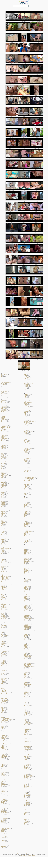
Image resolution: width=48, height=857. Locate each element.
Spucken (26, 672)
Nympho (26, 467)
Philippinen (26, 511)
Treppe (25, 730)
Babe (2, 452)
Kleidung (3, 808)
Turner (25, 737)
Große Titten (4, 721)
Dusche (2, 589)
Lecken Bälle (26, 377)
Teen (25, 711)
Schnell (25, 596)
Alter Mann (3, 393)
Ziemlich (26, 815)
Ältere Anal (3, 397)
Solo (25, 654)
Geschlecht (3, 691)
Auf (2, 434)
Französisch (3, 654)
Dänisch (3, 560)
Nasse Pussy (26, 443)
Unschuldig (26, 754)
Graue (2, 713)
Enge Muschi (3, 604)
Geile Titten (3, 683)
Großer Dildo (4, 723)
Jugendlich (3, 784)
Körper (2, 823)
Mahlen (25, 396)
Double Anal (3, 579)
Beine (2, 476)
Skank (25, 645)
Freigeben (3, 659)
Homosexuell (4, 756)
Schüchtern (26, 610)
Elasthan (3, 599)
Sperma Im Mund (27, 663)
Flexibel (2, 650)
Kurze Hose (3, 833)
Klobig (2, 814)
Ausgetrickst (3, 441)
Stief (25, 676)
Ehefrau (2, 595)
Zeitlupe (26, 813)
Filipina (2, 641)
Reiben (25, 551)
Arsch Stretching (4, 425)
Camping (3, 533)
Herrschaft (3, 749)
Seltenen (26, 633)
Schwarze (26, 620)
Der (2, 563)
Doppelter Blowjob (5, 576)
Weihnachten (27, 795)
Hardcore (3, 738)
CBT (2, 535)
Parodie (25, 501)
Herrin (2, 747)
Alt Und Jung (4, 391)
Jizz (2, 782)
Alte (2, 392)
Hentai (2, 746)
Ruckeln (25, 571)
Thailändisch (26, 718)
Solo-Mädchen (27, 655)
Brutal (2, 521)
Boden (2, 505)
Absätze (3, 380)
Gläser (2, 707)
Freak (2, 656)
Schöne (25, 599)
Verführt (26, 767)
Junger (2, 789)
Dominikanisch (4, 572)
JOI (2, 783)
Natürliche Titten (27, 448)
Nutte (25, 464)
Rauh (25, 549)
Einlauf (2, 598)
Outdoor (26, 494)
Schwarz (26, 619)
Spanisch (26, 657)
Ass (2, 430)
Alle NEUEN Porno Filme (29, 7)
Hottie (2, 762)
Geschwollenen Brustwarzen (7, 696)
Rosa (25, 568)
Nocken (25, 461)
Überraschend (27, 742)
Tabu (25, 702)
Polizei (25, 520)
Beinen (2, 477)
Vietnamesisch (27, 779)
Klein (2, 809)
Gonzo (2, 710)
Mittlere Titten (27, 423)
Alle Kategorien (24, 9)
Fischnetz (3, 643)
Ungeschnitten (27, 749)
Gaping (2, 674)
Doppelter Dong (4, 577)
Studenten (26, 695)
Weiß (25, 797)
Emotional (3, 602)
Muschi (25, 432)
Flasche (2, 647)
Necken (25, 451)
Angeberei (3, 416)
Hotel (2, 760)
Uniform (26, 751)
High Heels (3, 750)
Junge (2, 787)
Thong (25, 719)
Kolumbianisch (4, 818)
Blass (2, 496)
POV (25, 526)
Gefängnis (3, 680)
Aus (2, 439)
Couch (2, 550)
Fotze (2, 653)
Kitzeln (2, 803)
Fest (2, 632)
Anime (2, 418)
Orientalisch (26, 492)
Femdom (3, 630)
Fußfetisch (3, 669)
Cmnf (2, 543)
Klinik (2, 813)
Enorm (2, 605)
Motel (25, 430)
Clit (2, 542)
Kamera (2, 795)
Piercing (25, 512)
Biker (2, 488)
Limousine (26, 386)
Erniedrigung (3, 607)
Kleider (2, 807)
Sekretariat (26, 628)
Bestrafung (3, 483)
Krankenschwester (5, 828)
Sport (25, 671)
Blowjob (3, 504)
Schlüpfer (26, 594)
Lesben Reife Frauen (28, 383)
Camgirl (2, 532)
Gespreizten (3, 701)
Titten (25, 721)
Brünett (2, 517)
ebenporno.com (24, 855)
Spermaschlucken (27, 664)
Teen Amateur (27, 712)
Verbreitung (26, 765)
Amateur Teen (4, 402)
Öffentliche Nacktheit (28, 478)
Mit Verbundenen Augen (29, 421)
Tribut (25, 732)
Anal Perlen (3, 411)
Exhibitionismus (4, 618)
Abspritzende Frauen (5, 382)
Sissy (25, 643)
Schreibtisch (26, 606)
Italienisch (3, 775)
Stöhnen (26, 681)
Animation (3, 417)
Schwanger (26, 616)
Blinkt (2, 497)
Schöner (26, 601)
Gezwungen (3, 702)
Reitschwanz (26, 558)
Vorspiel (25, 785)
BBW (2, 469)
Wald (25, 792)
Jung (2, 786)
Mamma (25, 400)
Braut (2, 512)
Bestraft (3, 482)
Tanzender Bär (27, 705)
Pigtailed (26, 513)
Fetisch (2, 633)
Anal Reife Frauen (5, 412)
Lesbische (26, 384)
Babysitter (3, 455)
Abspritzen (3, 381)
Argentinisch (3, 421)
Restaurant (26, 559)
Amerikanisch (4, 406)
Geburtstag (3, 678)
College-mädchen (4, 547)
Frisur (2, 664)
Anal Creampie (4, 410)
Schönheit (26, 604)
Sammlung (26, 580)
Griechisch (3, 715)
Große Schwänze (4, 720)
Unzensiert (26, 757)
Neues (25, 457)
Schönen (26, 600)
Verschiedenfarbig (28, 775)
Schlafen (26, 585)
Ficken (2, 640)
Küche (2, 830)
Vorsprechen (26, 786)
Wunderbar (26, 803)
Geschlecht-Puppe (5, 693)
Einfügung (3, 597)
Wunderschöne (27, 804)
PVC (25, 542)
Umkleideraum (27, 747)
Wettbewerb (26, 798)
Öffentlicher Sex (27, 479)
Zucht (25, 819)
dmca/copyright (31, 855)
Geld (2, 684)
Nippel (25, 460)
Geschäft (3, 689)
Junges (2, 790)
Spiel (25, 667)
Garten (2, 675)
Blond (2, 500)
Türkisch (26, 735)
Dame (2, 559)
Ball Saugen (3, 459)
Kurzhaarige (3, 836)
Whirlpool (26, 800)
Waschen (26, 793)
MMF (25, 424)
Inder (2, 771)
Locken (25, 387)
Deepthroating (4, 562)
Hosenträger (3, 759)
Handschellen (4, 736)
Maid (25, 397)
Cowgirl (2, 551)
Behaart (3, 474)
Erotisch (3, 608)
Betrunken (3, 485)
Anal (2, 408)
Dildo (2, 569)
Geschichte (3, 690)
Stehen (25, 675)
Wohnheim (26, 802)
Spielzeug (26, 668)
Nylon (25, 466)
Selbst (25, 629)
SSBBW (25, 673)
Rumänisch (26, 573)
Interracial (3, 773)
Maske (25, 403)
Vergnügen (26, 769)
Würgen (25, 805)
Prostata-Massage (28, 531)
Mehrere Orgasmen (28, 410)
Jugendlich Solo (4, 785)
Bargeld (2, 467)
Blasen (2, 495)
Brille (2, 514)
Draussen (3, 580)
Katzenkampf (4, 800)
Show (25, 640)
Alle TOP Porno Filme (18, 7)
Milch (25, 412)
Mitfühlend (26, 422)
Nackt (25, 440)
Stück (25, 693)
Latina (25, 375)
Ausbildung (3, 440)
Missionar (26, 420)
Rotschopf (26, 570)
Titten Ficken (27, 722)
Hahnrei (3, 734)
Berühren (3, 481)
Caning (2, 534)
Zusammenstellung (28, 823)
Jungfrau (3, 791)
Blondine (3, 502)
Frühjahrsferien (4, 665)
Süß (25, 697)
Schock (25, 597)
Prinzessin (26, 527)
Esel (2, 612)
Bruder (2, 516)
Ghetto (2, 703)
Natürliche (26, 447)
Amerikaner (3, 405)
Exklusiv (3, 619)
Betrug (2, 484)
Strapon (25, 685)
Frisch (2, 662)
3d (1, 375)
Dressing (3, 585)
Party (25, 502)
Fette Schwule (4, 635)
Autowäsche (3, 447)
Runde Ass (26, 574)
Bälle (2, 462)
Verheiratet (26, 770)
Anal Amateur (4, 409)
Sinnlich (25, 642)
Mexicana (26, 411)
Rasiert (25, 547)
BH (2, 487)
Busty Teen (3, 526)
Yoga (25, 809)
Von (25, 782)
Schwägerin (26, 615)
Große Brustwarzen (5, 718)
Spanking (26, 658)
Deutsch (14, 853)
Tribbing (25, 731)
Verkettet (26, 772)
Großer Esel (3, 725)
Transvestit (26, 729)
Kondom (3, 820)
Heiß (2, 745)
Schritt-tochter (27, 609)
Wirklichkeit (26, 801)
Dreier (2, 582)
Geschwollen (4, 694)
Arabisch (3, 420)
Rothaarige (26, 569)
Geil (2, 682)
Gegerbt (3, 681)
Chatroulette (3, 538)
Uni (25, 750)
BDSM (2, 471)
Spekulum (26, 661)
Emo (2, 600)
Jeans (2, 781)
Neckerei (26, 452)
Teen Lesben (26, 714)
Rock (25, 563)
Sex (25, 637)
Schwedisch (26, 624)
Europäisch (3, 615)
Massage (26, 404)
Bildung (2, 491)
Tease (25, 710)
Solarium (26, 653)
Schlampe (26, 588)
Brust (2, 520)
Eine (2, 596)
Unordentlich (27, 752)
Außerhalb (3, 445)
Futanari (3, 670)
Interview (3, 774)
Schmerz (26, 595)
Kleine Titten (4, 812)
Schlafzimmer (27, 586)
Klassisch (3, 805)
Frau (2, 655)
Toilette (25, 725)
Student (25, 694)
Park (25, 500)
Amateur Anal (4, 401)
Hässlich (3, 740)
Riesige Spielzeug (27, 561)
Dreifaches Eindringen (5, 584)
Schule (25, 611)
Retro (25, 560)
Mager (25, 395)
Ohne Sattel (26, 484)
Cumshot (3, 554)
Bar (2, 465)
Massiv (25, 405)
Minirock (26, 417)
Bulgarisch (3, 523)
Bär (2, 466)
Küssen (2, 837)
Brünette (3, 519)
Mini (25, 416)
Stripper (25, 688)
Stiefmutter (26, 678)
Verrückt (26, 774)
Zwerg (25, 824)
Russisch (26, 576)
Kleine (2, 810)
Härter (2, 739)
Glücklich (3, 709)
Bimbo (2, 492)
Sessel (25, 636)
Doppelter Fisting (4, 578)
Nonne (25, 462)
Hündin (2, 765)
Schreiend (26, 608)
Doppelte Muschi (4, 575)
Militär (25, 415)
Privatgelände (27, 529)
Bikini (2, 490)
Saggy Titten (26, 579)
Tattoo (25, 709)
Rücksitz (26, 572)
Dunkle (2, 586)
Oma (25, 485)
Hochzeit (3, 755)
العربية (26, 853)
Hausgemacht (4, 743)
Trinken (25, 733)
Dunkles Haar (4, 587)
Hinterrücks (3, 753)
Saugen (25, 582)
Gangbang (3, 673)
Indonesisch (3, 772)
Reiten (25, 557)
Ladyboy (3, 840)
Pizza (25, 515)
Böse (2, 507)
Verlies (25, 773)
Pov (25, 525)
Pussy (25, 536)
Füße (2, 668)
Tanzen (25, 704)
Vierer (25, 778)
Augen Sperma (4, 438)
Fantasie (3, 628)
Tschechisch (26, 734)
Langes (2, 847)
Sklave (25, 647)
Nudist (25, 463)
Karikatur (3, 799)
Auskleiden (3, 443)
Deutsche (3, 566)
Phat (25, 510)
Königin (2, 821)
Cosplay (2, 549)
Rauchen (26, 548)
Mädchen (26, 394)
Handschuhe (3, 737)
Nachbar (26, 439)
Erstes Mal (3, 609)
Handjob (3, 735)
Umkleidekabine (27, 746)
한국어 (30, 853)
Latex (25, 374)
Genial (2, 687)
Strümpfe (26, 691)
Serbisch (26, 635)
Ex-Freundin (3, 617)
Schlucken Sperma (28, 592)
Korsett (2, 826)
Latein (25, 373)
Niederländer (27, 458)
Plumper (26, 516)
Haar (2, 731)
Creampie (3, 552)
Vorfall (25, 784)
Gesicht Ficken (4, 698)
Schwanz (26, 617)
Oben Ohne (26, 471)
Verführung (26, 768)
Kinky (2, 802)
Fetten (2, 636)
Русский (9, 853)
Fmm (2, 652)
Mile (25, 413)
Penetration (26, 503)
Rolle (25, 564)
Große (2, 717)
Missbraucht (26, 419)
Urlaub (25, 759)
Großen (2, 722)
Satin (25, 581)
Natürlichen (26, 449)
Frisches (3, 663)
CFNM (2, 537)
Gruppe (2, 726)
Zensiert (26, 814)
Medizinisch (26, 407)
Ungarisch (26, 748)
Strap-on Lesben (27, 684)
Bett (2, 486)
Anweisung (3, 419)
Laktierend (3, 841)
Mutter (25, 435)
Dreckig (2, 581)
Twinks (25, 738)
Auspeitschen (4, 444)
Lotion (25, 389)
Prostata (26, 530)
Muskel (25, 433)
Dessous (3, 565)
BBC (2, 468)
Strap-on (26, 683)
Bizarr (2, 494)
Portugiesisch (27, 523)
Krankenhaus (4, 827)
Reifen (25, 553)
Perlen (25, 506)
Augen (2, 437)
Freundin (3, 661)
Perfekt (25, 504)
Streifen (25, 687)
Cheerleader (3, 539)
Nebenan (26, 450)
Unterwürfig (26, 756)
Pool (25, 521)
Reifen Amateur (27, 554)
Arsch (2, 422)
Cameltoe (3, 531)
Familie (2, 627)
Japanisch (3, 780)
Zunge (25, 822)
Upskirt (25, 758)
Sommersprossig (27, 656)
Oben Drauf (26, 470)
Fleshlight (3, 649)
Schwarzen (26, 621)
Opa (25, 487)
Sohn (25, 652)
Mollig (25, 426)
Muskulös (26, 434)
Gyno (2, 728)
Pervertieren (26, 507)
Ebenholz (3, 593)
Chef (2, 540)
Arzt (2, 428)
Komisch (3, 819)
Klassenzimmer (4, 804)
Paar (25, 497)
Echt (2, 594)
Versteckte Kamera (28, 776)
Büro (2, 524)
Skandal (25, 644)
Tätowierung (26, 708)
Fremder (3, 660)
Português (22, 853)
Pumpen (26, 534)
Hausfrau (3, 741)
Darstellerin (3, 561)
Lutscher (26, 391)
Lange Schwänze (4, 845)
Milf (25, 414)
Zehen (25, 812)
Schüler (25, 613)
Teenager (26, 715)
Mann (25, 401)
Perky (25, 505)
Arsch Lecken (4, 424)
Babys (2, 454)
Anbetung (3, 415)
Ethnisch (3, 614)
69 (1, 376)
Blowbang (3, 503)
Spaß (25, 659)
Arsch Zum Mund (4, 426)
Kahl (2, 794)
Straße (25, 686)
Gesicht (2, 697)
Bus (2, 525)
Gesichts (3, 699)
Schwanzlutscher (27, 618)
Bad (2, 456)
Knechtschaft (4, 817)
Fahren (2, 626)
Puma (25, 533)
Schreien (26, 607)
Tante (25, 703)
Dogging (3, 571)
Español (18, 853)
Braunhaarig (3, 511)
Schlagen (26, 587)
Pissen (25, 514)
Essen (2, 613)
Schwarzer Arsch (27, 623)
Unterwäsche (27, 755)
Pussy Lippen (27, 540)
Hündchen (3, 764)
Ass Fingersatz (4, 431)
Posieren (26, 524)
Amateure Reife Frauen (6, 403)
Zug (25, 820)
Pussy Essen (26, 539)
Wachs (25, 791)
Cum (2, 553)
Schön (25, 598)
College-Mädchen (5, 548)
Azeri (2, 448)
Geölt (2, 688)
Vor (25, 783)
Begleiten (3, 473)
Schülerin (26, 614)
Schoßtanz (26, 605)
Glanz (2, 706)
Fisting (2, 644)
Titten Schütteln (27, 723)
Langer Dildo (3, 846)
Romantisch (26, 567)
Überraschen (26, 741)
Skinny (25, 646)
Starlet (25, 674)
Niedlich (26, 459)
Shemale (26, 639)
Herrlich (3, 748)
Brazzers (3, 513)
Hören (2, 757)
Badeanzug (3, 457)
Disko (2, 570)
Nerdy (25, 453)
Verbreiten (26, 764)
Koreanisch (3, 822)
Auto (2, 446)
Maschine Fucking (28, 402)
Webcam (26, 794)
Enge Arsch (3, 603)
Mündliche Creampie (28, 431)
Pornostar (26, 522)
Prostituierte (26, 532)
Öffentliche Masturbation (29, 477)
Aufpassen (3, 435)
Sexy (25, 638)
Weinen (25, 796)
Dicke (2, 567)
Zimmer (25, 818)
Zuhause (26, 821)
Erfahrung (3, 606)
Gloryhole (3, 708)
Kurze (2, 832)
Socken (25, 648)
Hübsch (2, 763)
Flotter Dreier (4, 651)
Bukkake (3, 522)
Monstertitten (27, 429)
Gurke (2, 727)
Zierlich (25, 817)
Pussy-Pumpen (27, 541)
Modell (25, 425)
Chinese (38, 853)
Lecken (25, 376)
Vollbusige (26, 780)
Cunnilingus (3, 556)
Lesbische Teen (27, 385)
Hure (2, 766)
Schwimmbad (27, 626)
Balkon (2, 458)
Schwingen (26, 627)
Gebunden (3, 677)
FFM (2, 637)
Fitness (2, 645)
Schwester (26, 625)
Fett (2, 634)
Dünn (2, 588)
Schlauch (26, 590)
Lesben (25, 382)
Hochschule (3, 754)
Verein (25, 766)
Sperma (25, 662)
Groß (2, 716)
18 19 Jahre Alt (4, 374)
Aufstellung (3, 436)
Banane (2, 464)
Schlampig (26, 589)
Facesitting (3, 625)
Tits (25, 720)
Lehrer (25, 379)
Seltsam (25, 634)
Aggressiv (3, 384)
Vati (25, 763)
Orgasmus (26, 489)
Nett (25, 454)
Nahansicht (26, 441)
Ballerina (3, 463)
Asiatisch (3, 429)
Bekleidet (3, 478)
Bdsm (2, 472)
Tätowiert (26, 706)
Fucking (2, 666)
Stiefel (25, 677)
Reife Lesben (26, 552)
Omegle (25, 486)
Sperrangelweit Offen (28, 666)
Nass (25, 442)
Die (2, 568)
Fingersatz (3, 642)
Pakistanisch (26, 498)
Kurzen (2, 834)
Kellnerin (3, 801)
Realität (25, 550)
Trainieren (26, 728)
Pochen (25, 517)
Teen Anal (26, 713)
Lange (2, 842)
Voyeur (25, 787)
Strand (25, 682)
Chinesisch (3, 541)
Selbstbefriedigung (28, 630)
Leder (25, 378)
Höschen (3, 758)
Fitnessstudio (4, 646)
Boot (2, 506)
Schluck (25, 591)
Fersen (2, 631)
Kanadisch (3, 798)
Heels (2, 744)
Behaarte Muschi (4, 475)
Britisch (2, 515)
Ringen (25, 562)
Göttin (2, 712)
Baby (2, 453)
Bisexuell (3, 493)
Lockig (25, 388)
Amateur (3, 400)
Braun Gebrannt (4, 510)
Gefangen (3, 679)
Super (25, 696)
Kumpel (2, 831)
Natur (25, 444)
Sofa (25, 649)
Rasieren (26, 545)
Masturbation (27, 406)
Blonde (2, 501)
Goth (2, 711)
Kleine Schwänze (4, 811)
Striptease (26, 690)
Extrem (2, 622)
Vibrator (26, 777)
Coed (2, 544)
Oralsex (25, 488)
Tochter (25, 724)
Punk (25, 535)
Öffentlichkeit (27, 480)
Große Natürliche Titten (6, 719)
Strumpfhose (26, 692)
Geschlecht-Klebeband (6, 692)
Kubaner (3, 829)
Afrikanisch (3, 383)
